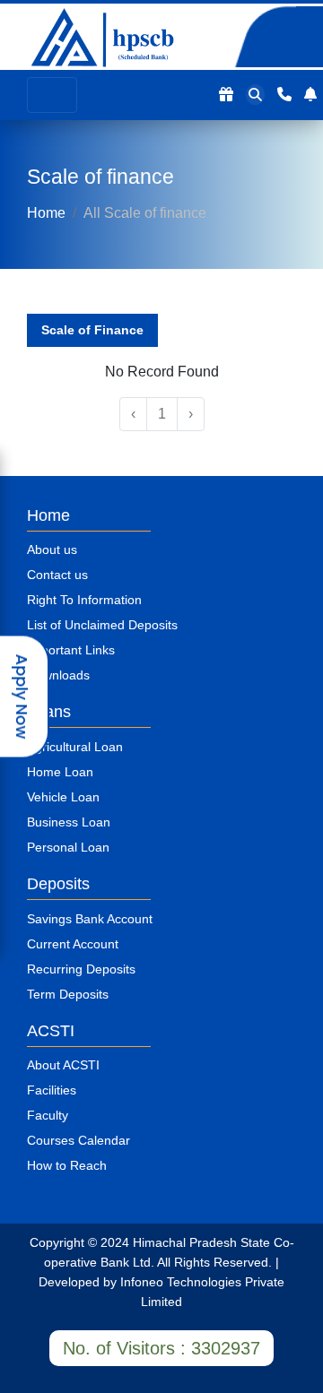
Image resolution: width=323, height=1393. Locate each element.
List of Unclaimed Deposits (102, 625)
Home (46, 213)
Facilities (51, 1090)
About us (52, 549)
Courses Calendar (78, 1140)
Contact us (57, 574)
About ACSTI (63, 1065)
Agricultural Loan (75, 747)
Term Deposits (68, 994)
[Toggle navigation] (52, 95)
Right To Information (84, 600)
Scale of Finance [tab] (92, 330)
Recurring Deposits (81, 969)
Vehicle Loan (63, 797)
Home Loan (60, 772)
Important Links (71, 650)
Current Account (72, 944)
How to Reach (67, 1165)
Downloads (58, 675)
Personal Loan (68, 847)
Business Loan (68, 822)
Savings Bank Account (90, 919)
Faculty (47, 1115)
